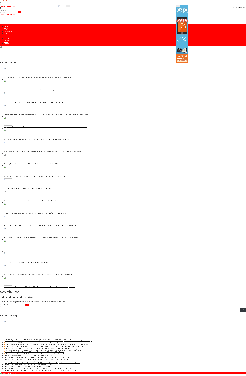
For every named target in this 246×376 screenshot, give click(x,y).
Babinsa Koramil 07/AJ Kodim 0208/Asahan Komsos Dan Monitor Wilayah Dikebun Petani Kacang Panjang (38, 78)
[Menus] (0, 3)
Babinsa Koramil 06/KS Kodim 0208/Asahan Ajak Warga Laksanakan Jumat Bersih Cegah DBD (34, 176)
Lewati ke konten (5, 1)
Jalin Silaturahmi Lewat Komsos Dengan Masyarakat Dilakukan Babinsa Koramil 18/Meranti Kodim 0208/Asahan (40, 225)
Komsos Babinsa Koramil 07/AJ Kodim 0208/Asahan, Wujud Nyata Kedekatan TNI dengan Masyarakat (37, 139)
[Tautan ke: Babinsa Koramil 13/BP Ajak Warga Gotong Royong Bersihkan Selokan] (8, 260)
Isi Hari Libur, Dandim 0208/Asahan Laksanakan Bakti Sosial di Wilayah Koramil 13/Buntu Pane (34, 102)
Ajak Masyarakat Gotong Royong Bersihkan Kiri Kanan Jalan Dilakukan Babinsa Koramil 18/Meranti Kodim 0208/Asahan (42, 151)
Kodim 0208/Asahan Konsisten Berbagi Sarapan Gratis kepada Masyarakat (28, 188)
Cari (1, 307)
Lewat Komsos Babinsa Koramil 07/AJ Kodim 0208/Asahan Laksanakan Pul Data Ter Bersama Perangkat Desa (39, 287)
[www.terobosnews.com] (8, 373)
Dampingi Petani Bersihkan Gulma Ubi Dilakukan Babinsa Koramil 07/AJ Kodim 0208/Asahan (33, 164)
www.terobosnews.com (7, 6)
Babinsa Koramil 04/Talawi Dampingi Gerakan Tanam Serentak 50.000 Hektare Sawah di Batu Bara (36, 201)
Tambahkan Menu (240, 8)
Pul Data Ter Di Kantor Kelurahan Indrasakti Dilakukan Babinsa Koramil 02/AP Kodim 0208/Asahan (35, 213)
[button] (19, 12)
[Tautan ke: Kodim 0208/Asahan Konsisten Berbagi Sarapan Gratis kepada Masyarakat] (8, 186)
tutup (68, 6)
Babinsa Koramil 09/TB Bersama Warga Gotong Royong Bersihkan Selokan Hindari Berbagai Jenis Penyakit (38, 274)
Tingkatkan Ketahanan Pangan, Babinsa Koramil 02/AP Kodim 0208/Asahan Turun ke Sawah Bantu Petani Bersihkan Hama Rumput (46, 114)
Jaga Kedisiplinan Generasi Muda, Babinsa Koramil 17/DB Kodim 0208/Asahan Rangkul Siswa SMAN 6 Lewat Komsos (41, 238)
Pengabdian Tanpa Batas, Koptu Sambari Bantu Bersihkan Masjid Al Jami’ (27, 250)
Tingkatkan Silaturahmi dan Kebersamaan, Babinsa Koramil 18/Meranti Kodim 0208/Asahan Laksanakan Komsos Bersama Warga (45, 127)
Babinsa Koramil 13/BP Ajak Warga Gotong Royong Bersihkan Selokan (26, 262)
